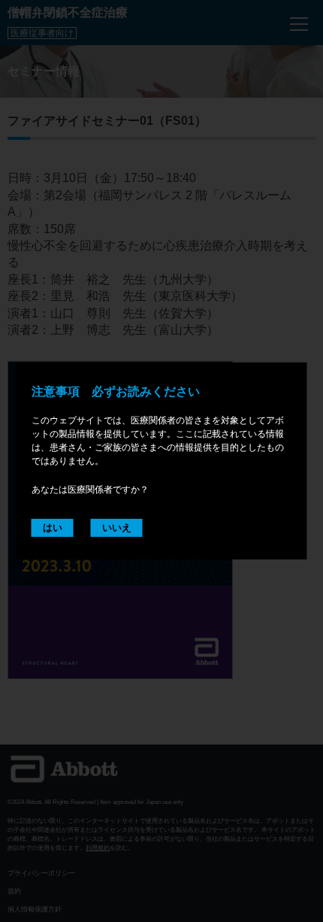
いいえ (116, 526)
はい (52, 526)
